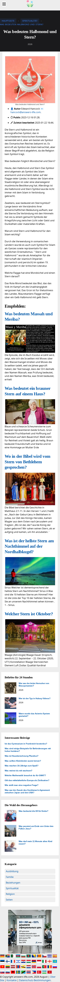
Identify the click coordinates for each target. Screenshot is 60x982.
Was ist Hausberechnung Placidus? (21, 756)
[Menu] (4, 4)
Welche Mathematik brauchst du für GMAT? (25, 775)
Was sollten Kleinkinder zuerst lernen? (23, 761)
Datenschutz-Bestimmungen (35, 980)
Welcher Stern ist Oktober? (29, 613)
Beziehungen (13, 882)
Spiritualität (12, 888)
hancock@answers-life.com (25, 112)
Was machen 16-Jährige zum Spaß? (21, 765)
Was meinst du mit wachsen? (18, 770)
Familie (10, 877)
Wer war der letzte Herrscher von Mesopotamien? (34, 684)
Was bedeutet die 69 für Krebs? (33, 811)
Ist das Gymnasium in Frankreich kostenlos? (26, 744)
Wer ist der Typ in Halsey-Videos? (34, 698)
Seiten (9, 899)
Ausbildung (12, 871)
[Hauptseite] (30, 3)
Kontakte (12, 980)
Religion (10, 894)
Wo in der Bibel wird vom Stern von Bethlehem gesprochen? (27, 462)
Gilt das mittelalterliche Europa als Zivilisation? (27, 780)
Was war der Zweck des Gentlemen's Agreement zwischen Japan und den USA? (27, 791)
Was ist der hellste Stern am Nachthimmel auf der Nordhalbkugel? (29, 546)
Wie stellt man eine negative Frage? (21, 785)
